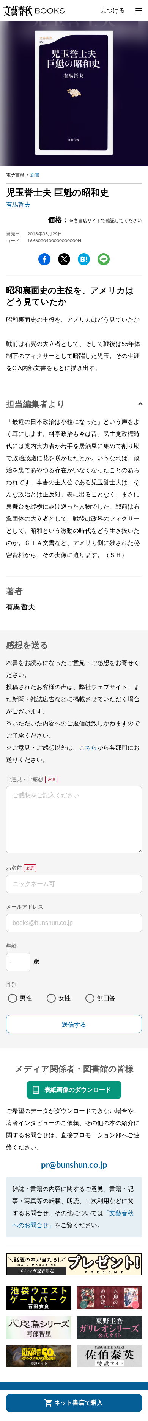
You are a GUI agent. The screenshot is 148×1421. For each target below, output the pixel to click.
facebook (44, 259)
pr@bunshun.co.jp (74, 1165)
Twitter (64, 259)
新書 (34, 175)
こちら (88, 748)
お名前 (14, 868)
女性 (64, 998)
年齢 (11, 946)
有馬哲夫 (18, 205)
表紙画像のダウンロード (77, 1090)
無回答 (106, 998)
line (104, 259)
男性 (26, 998)
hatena (84, 259)
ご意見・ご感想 (24, 779)
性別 (11, 985)
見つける (113, 11)
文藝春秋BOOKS (34, 11)
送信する (74, 1024)
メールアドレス (24, 907)
